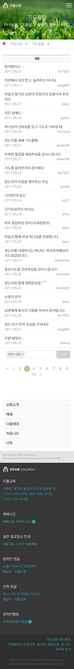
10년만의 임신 (15, 196)
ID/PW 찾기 (63, 649)
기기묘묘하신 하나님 (19, 209)
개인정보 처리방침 (59, 639)
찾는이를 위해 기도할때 (21, 141)
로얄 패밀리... (14, 338)
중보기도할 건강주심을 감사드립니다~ (32, 270)
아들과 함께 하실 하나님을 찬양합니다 (31, 237)
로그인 (65, 644)
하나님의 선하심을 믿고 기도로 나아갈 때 (33, 127)
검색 (63, 354)
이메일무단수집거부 (21, 644)
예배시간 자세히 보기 (17, 521)
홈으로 (41, 644)
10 (34, 375)
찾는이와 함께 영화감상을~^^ (25, 283)
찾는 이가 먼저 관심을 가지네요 (27, 324)
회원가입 (53, 644)
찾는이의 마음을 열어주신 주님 (26, 182)
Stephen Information (39, 664)
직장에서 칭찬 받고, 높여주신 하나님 (30, 80)
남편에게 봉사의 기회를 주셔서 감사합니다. (35, 311)
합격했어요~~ (15, 67)
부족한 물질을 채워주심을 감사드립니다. (33, 154)
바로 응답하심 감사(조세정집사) (27, 223)
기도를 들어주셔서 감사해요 (24, 168)
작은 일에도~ (14, 113)
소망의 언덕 (13, 297)
